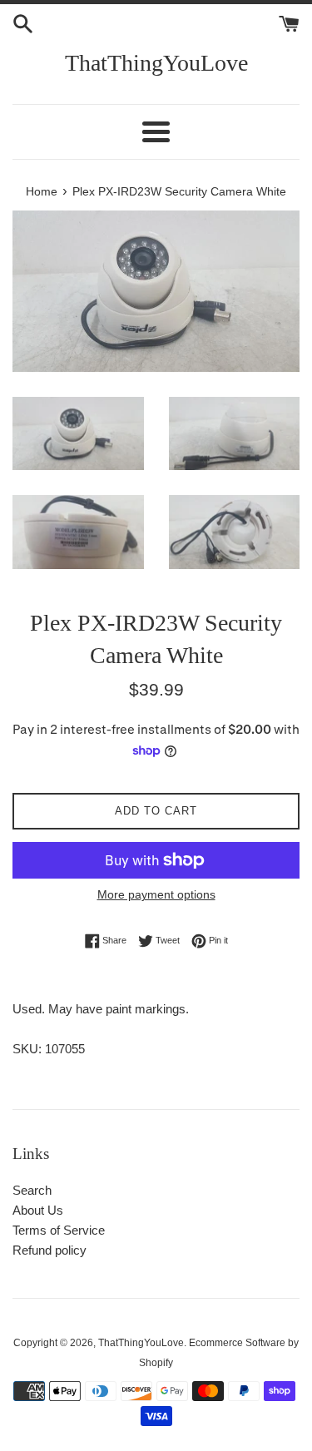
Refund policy (49, 1250)
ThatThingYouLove (156, 63)
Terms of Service (58, 1230)
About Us (37, 1210)
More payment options (156, 894)
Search (32, 1190)
